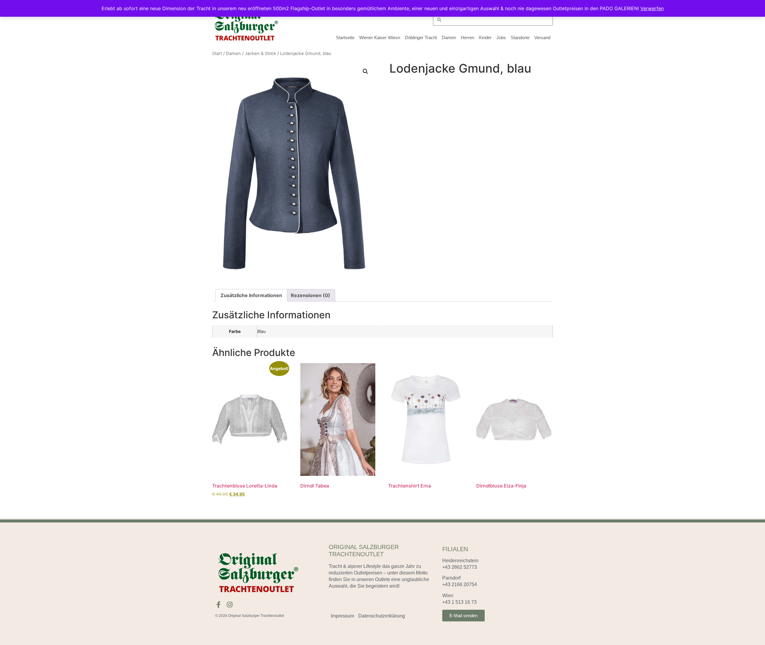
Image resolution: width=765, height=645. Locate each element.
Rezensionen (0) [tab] (310, 295)
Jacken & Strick (260, 53)
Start (217, 53)
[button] (365, 71)
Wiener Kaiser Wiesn (379, 37)
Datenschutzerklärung (381, 615)
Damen (233, 53)
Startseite (345, 37)
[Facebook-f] (218, 604)
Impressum (342, 615)
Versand (542, 37)
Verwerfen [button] (652, 8)
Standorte (520, 37)
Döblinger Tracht (421, 37)
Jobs (501, 37)
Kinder (485, 37)
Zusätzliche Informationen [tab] (251, 295)
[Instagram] (229, 604)
